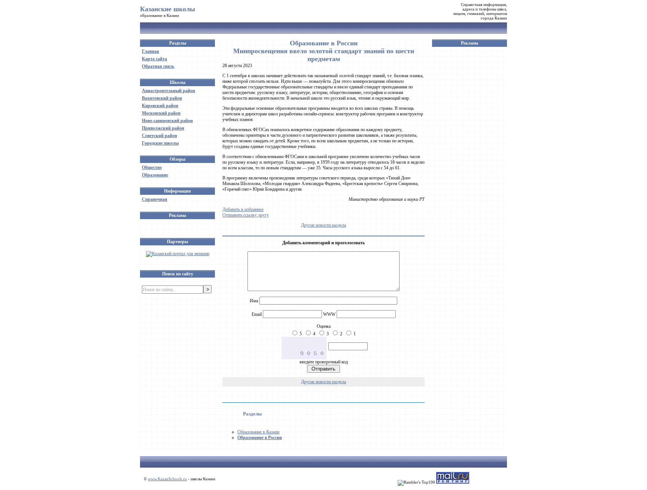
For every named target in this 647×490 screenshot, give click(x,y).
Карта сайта (154, 58)
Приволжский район (163, 128)
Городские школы (160, 143)
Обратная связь (158, 66)
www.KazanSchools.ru (167, 479)
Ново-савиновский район (167, 120)
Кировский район (160, 105)
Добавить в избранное (243, 209)
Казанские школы (167, 9)
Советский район (159, 135)
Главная (150, 51)
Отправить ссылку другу (245, 215)
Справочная (154, 199)
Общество (152, 167)
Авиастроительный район (168, 90)
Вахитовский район (162, 98)
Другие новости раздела (323, 225)
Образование (155, 175)
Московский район (161, 113)
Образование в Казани (258, 432)
